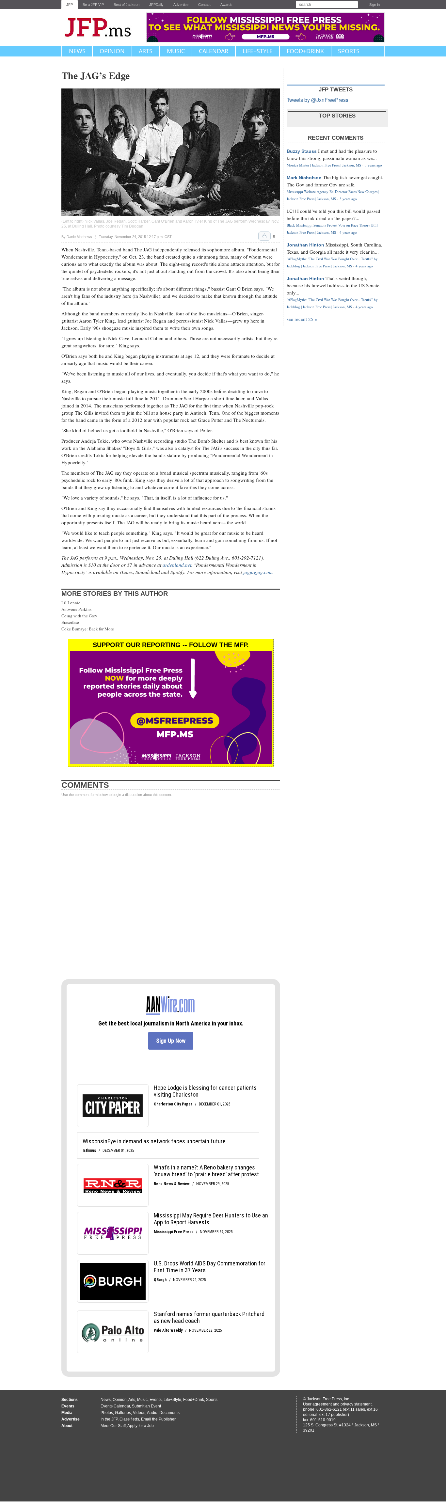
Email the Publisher (158, 1419)
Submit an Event (146, 1406)
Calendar (213, 51)
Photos (107, 1412)
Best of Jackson (126, 5)
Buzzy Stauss (302, 151)
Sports (348, 51)
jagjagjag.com (258, 572)
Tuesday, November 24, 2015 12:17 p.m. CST (135, 237)
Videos (139, 1412)
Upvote (264, 236)
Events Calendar (115, 1406)
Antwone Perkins (76, 609)
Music (176, 51)
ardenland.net (177, 565)
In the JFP (109, 1419)
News (77, 51)
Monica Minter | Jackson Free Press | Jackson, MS (324, 165)
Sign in (374, 5)
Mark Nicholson (304, 177)
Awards (226, 5)
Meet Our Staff (113, 1425)
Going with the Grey (79, 616)
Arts (145, 51)
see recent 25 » (302, 319)
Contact (204, 5)
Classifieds (129, 1419)
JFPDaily (156, 5)
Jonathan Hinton (305, 244)
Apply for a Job (140, 1425)
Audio (152, 1412)
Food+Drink (305, 51)
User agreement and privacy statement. (338, 1404)
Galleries (123, 1412)
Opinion (112, 51)
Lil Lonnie (70, 603)
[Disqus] (170, 888)
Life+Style (258, 51)
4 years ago (348, 232)
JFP (69, 5)
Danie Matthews (79, 237)
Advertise (180, 5)
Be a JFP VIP (93, 5)
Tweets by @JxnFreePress (317, 99)
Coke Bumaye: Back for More (87, 629)
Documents (169, 1412)
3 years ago (373, 165)
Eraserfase (70, 622)
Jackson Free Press (102, 27)
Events (156, 1399)
